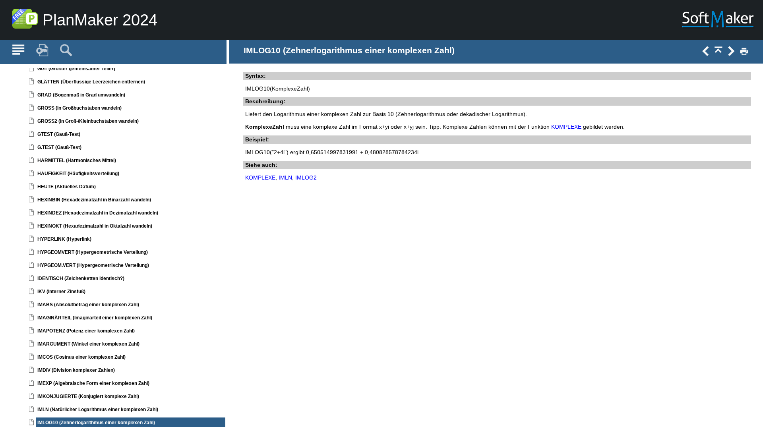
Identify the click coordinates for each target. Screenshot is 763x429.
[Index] (42, 50)
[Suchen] (66, 50)
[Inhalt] (18, 50)
